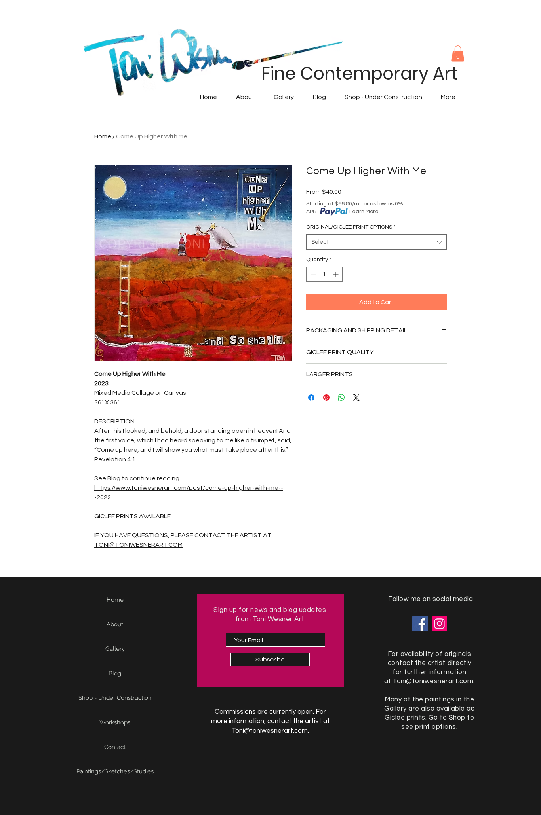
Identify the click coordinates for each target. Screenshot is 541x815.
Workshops (114, 722)
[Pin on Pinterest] (326, 397)
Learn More (364, 211)
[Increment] (336, 274)
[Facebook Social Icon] (420, 623)
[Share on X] (356, 397)
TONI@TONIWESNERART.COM (138, 545)
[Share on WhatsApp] (341, 397)
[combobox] (376, 242)
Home (102, 136)
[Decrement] (312, 274)
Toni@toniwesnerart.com (270, 730)
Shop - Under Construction (115, 697)
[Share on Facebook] (311, 397)
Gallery (115, 648)
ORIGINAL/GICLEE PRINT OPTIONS (351, 227)
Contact (115, 747)
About (115, 624)
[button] (458, 53)
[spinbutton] (324, 274)
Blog (115, 673)
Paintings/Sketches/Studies (115, 771)
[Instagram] (439, 623)
